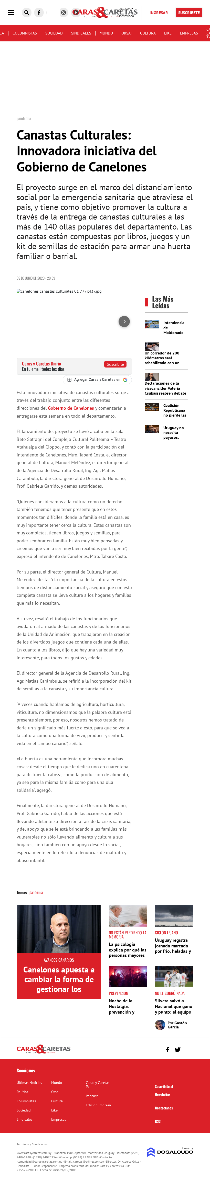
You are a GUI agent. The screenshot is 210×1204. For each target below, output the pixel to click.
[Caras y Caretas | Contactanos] (187, 1049)
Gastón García (177, 1024)
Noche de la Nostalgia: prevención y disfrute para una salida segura (126, 1012)
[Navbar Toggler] (15, 12)
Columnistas (25, 33)
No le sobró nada (170, 993)
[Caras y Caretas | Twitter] (177, 1050)
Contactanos (164, 1107)
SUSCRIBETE (189, 12)
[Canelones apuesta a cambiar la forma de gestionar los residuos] (59, 929)
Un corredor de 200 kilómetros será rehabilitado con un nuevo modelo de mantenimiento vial (162, 362)
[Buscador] (27, 12)
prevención (118, 993)
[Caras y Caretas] (43, 1053)
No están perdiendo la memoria (127, 935)
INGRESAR (159, 12)
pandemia (36, 892)
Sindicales (81, 33)
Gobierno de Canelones (71, 408)
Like (168, 33)
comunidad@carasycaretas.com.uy (39, 1161)
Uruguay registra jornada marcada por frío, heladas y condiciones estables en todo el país (174, 954)
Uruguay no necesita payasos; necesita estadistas (173, 437)
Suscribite (115, 364)
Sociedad (54, 33)
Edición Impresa (98, 1105)
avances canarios (59, 960)
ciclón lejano (166, 933)
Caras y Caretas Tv (97, 1084)
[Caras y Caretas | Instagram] (63, 12)
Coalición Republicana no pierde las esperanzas (174, 413)
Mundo (106, 33)
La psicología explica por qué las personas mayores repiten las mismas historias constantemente (127, 958)
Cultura (148, 33)
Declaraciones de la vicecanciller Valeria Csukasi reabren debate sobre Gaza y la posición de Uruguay (165, 393)
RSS (158, 1121)
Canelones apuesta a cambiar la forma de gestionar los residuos (59, 984)
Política (22, 1092)
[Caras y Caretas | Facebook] (39, 12)
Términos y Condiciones (32, 1144)
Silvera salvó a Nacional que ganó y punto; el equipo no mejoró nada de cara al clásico (173, 1012)
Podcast (92, 1096)
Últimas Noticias (29, 1082)
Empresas (189, 33)
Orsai (126, 33)
